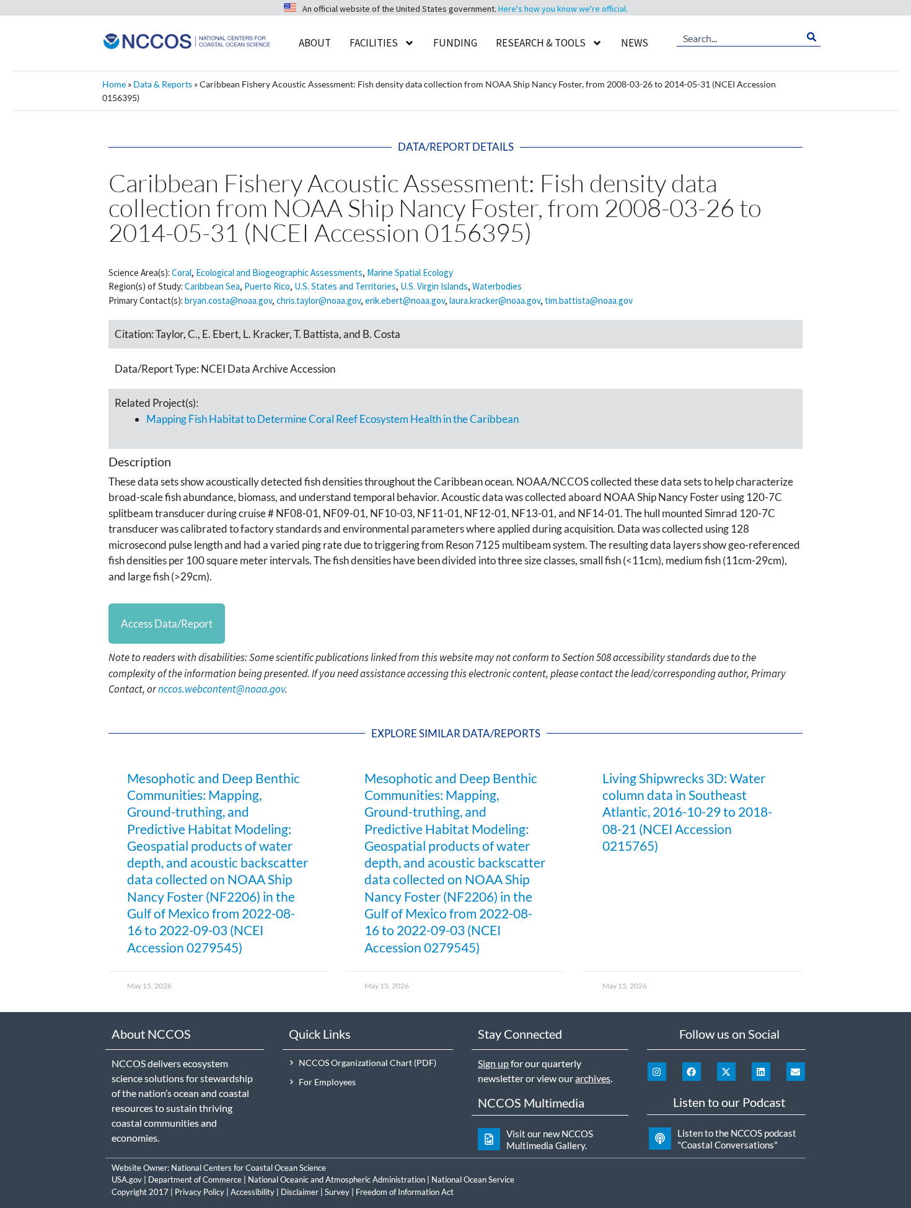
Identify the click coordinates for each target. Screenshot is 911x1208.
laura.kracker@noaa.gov (494, 300)
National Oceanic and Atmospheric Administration (336, 1179)
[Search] (812, 37)
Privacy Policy (199, 1192)
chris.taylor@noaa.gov (318, 300)
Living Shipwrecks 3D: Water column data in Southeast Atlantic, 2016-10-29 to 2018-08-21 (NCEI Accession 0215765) (687, 811)
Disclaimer (300, 1192)
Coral (181, 272)
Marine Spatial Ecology (410, 272)
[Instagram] (657, 1071)
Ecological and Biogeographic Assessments (279, 272)
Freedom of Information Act (405, 1192)
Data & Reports (162, 84)
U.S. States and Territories (345, 286)
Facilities (374, 43)
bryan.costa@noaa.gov (228, 300)
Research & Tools (541, 43)
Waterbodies (497, 286)
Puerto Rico (267, 286)
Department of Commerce (195, 1179)
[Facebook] (691, 1071)
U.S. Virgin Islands (434, 286)
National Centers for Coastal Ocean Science (248, 1168)
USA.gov (127, 1179)
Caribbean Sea (212, 286)
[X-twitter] (726, 1071)
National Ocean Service (472, 1179)
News (634, 43)
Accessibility (253, 1192)
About (315, 43)
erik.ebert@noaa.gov (405, 300)
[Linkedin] (761, 1071)
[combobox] (740, 37)
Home (114, 84)
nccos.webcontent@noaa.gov (221, 689)
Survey (337, 1192)
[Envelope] (795, 1071)
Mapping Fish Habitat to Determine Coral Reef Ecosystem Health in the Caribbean (332, 418)
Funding (455, 43)
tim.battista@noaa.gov (589, 300)
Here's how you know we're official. (563, 8)
